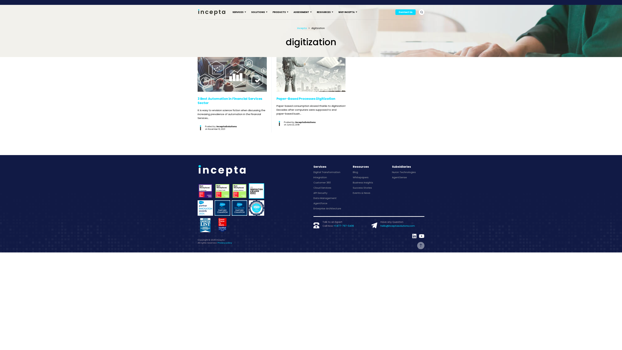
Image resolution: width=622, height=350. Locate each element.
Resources (324, 12)
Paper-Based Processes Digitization (305, 98)
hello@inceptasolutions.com (397, 226)
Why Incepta (346, 12)
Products (279, 12)
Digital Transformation (326, 172)
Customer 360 (322, 182)
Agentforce (320, 203)
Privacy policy (225, 242)
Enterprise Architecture (327, 208)
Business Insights (363, 182)
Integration (320, 177)
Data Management (325, 198)
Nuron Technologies (404, 172)
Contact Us (405, 12)
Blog (355, 172)
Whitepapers (361, 177)
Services (237, 12)
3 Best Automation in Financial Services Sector (230, 100)
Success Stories (362, 187)
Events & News (361, 193)
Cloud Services (322, 187)
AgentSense (399, 177)
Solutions (258, 12)
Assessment (301, 12)
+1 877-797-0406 (344, 226)
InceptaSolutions (226, 126)
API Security (320, 193)
